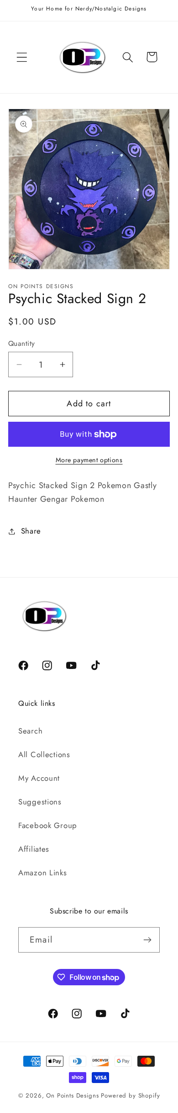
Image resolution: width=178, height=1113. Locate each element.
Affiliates (33, 848)
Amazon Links (42, 872)
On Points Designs (72, 1095)
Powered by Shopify (130, 1095)
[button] (22, 57)
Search (30, 730)
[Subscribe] (147, 940)
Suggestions (40, 801)
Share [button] (31, 530)
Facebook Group (47, 825)
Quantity (21, 344)
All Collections (44, 754)
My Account (39, 778)
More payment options (89, 459)
